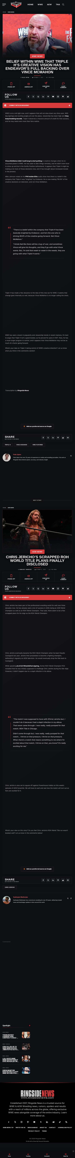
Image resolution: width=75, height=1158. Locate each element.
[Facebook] (28, 97)
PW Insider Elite (31, 176)
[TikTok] (60, 1122)
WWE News (11, 12)
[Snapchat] (63, 97)
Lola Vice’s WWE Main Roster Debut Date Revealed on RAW (10, 1060)
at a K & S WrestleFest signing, (28, 666)
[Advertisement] (19, 277)
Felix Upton (25, 77)
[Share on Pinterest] (58, 438)
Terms (44, 1131)
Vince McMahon (21, 444)
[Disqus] (37, 972)
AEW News (11, 507)
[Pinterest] (48, 97)
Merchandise (33, 1127)
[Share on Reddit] (63, 438)
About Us (43, 1127)
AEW (49, 4)
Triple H (8, 444)
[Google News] (38, 97)
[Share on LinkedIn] (53, 438)
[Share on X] (48, 438)
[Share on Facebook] (43, 438)
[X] (33, 97)
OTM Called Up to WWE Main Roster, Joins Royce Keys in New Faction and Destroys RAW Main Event (10, 1048)
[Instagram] (58, 97)
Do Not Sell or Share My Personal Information (37, 1141)
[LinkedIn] (43, 97)
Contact (52, 1127)
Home (30, 4)
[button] (63, 4)
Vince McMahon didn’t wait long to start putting (23, 161)
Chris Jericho (10, 887)
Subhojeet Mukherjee (25, 569)
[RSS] (66, 1122)
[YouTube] (53, 97)
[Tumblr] (40, 1122)
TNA (58, 4)
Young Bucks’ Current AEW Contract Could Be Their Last (11, 1036)
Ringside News (23, 390)
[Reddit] (68, 97)
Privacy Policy (34, 1131)
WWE (40, 4)
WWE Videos (6, 1044)
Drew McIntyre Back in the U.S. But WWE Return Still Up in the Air (10, 1072)
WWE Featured (38, 444)
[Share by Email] (68, 438)
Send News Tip (8, 1127)
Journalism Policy (65, 1127)
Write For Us (20, 1127)
